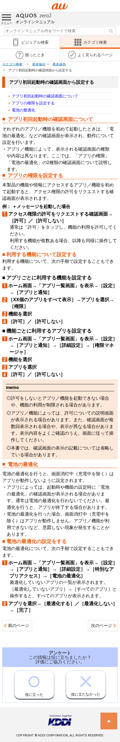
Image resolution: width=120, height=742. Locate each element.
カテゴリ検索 (12, 64)
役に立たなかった (85, 694)
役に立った (34, 694)
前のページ (18, 625)
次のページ (101, 625)
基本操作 (38, 64)
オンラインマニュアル (35, 22)
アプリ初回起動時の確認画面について (45, 96)
